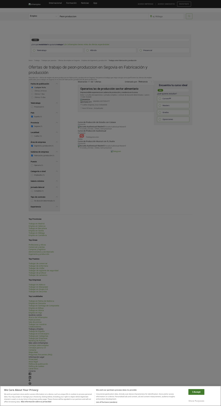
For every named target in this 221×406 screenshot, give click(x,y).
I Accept (196, 391)
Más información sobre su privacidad (36, 401)
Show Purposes (196, 400)
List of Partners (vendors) (106, 402)
